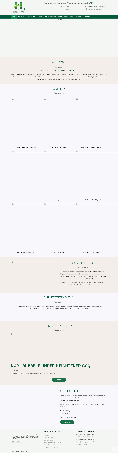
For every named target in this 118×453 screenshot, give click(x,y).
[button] (1, 38)
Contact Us (87, 16)
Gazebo (26, 200)
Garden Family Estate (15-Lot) (26, 252)
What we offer (31, 16)
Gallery (40, 16)
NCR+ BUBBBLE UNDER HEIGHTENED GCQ (50, 365)
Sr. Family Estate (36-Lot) (91, 252)
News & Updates (63, 16)
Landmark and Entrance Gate (26, 147)
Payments (78, 16)
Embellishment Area (59, 147)
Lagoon (59, 200)
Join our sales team (50, 16)
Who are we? (21, 16)
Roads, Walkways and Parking (91, 147)
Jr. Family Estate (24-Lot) (59, 252)
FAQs (71, 16)
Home (13, 16)
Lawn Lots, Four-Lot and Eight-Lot (91, 200)
